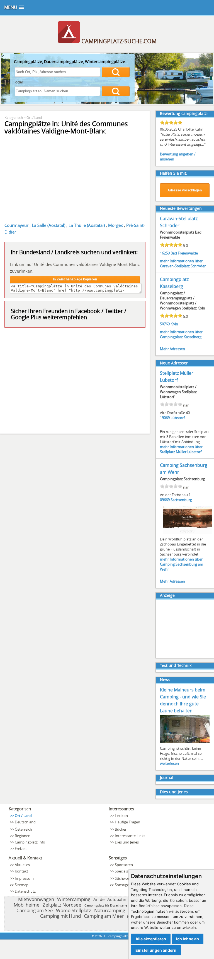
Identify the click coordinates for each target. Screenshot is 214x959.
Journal (166, 777)
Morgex (115, 225)
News (165, 679)
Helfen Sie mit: (173, 173)
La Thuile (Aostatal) (87, 225)
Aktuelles (22, 864)
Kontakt (21, 871)
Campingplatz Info (30, 842)
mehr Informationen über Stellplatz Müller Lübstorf (181, 449)
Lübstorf (178, 417)
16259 (165, 253)
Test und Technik (175, 665)
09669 (165, 499)
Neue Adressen (174, 363)
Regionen (22, 835)
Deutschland (25, 822)
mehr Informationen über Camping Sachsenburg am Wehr (181, 564)
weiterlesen (169, 763)
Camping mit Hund (60, 916)
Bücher (121, 829)
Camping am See (34, 910)
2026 (98, 936)
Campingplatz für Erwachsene (105, 905)
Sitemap (21, 884)
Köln (174, 323)
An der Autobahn (109, 899)
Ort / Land (34, 117)
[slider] (171, 122)
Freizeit (21, 848)
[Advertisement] (74, 380)
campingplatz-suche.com (126, 936)
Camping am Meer (104, 916)
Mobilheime (27, 905)
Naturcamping (109, 910)
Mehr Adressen (172, 348)
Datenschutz (25, 891)
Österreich (23, 829)
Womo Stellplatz (73, 910)
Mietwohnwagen (36, 899)
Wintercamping (73, 899)
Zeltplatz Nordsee (62, 905)
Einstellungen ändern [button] (155, 950)
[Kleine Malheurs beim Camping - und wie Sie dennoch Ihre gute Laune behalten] (185, 742)
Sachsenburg (181, 499)
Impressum (24, 878)
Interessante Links (130, 835)
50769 (165, 323)
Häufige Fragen (127, 822)
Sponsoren (124, 864)
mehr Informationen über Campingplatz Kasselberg (181, 334)
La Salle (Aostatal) (48, 225)
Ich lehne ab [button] (187, 938)
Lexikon (121, 815)
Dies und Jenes (174, 791)
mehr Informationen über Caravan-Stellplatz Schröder (183, 263)
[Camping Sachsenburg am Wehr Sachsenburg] (187, 533)
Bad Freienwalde (184, 253)
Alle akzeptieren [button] (150, 938)
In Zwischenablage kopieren (75, 279)
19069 (165, 417)
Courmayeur (16, 225)
